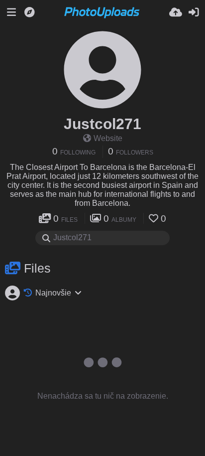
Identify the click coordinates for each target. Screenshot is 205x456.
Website (108, 138)
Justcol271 (102, 124)
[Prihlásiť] (193, 12)
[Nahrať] (175, 12)
